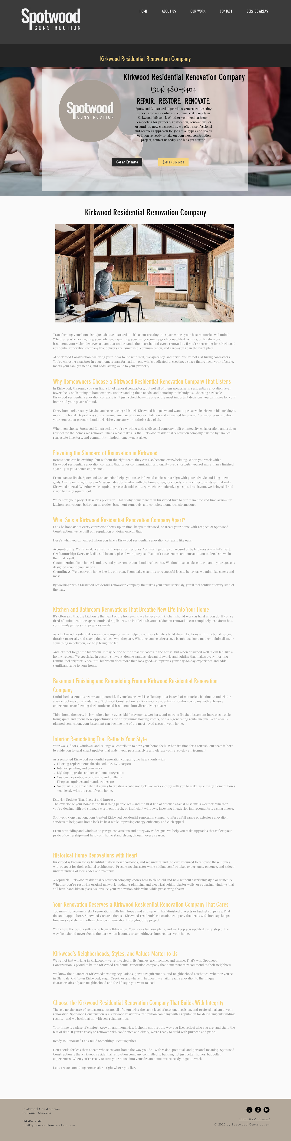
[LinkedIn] (266, 1110)
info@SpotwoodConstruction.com (48, 1125)
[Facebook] (258, 1110)
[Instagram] (249, 1110)
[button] (261, 11)
